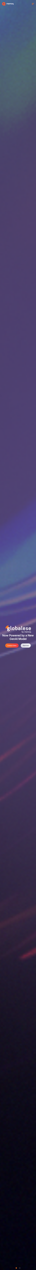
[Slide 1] (16, 1268)
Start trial (26, 645)
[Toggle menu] (33, 4)
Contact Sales (11, 645)
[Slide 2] (19, 1268)
